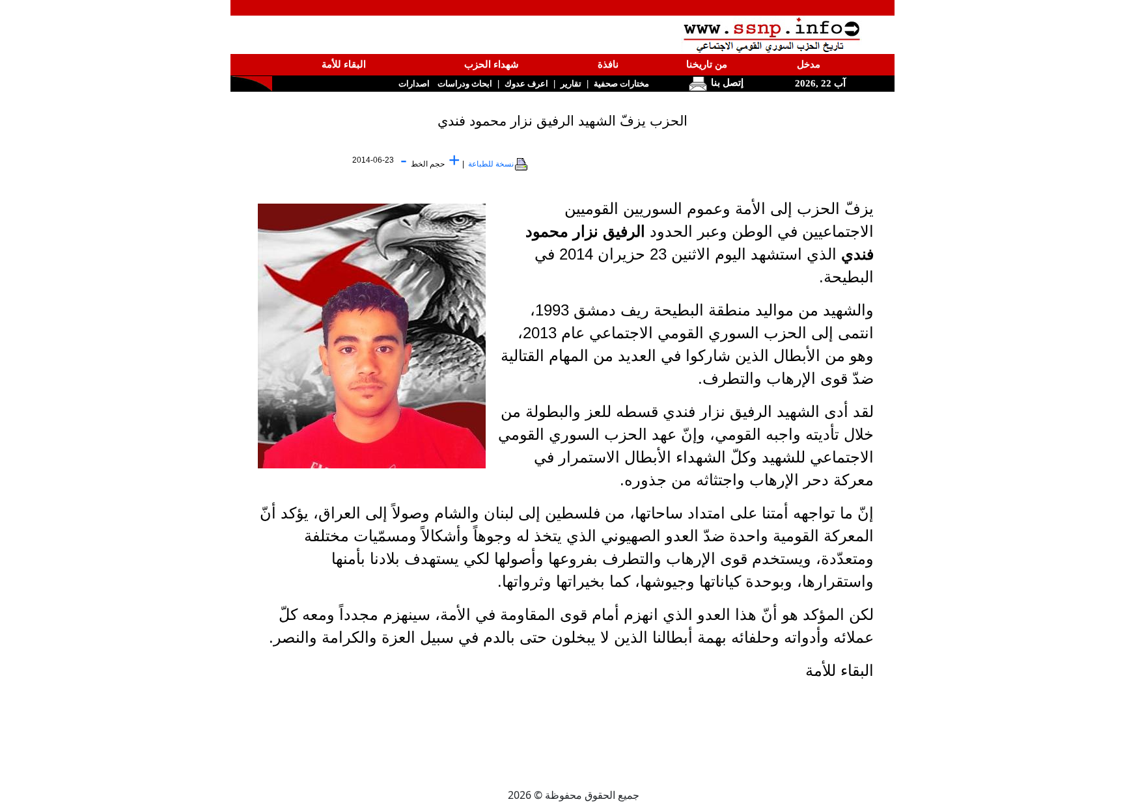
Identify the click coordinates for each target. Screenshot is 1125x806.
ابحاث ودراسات (465, 83)
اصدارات (414, 83)
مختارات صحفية (621, 83)
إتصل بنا (725, 82)
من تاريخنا (706, 64)
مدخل (808, 64)
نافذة (608, 64)
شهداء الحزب (491, 64)
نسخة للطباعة (491, 163)
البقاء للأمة (344, 64)
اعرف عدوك (526, 83)
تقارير (571, 83)
